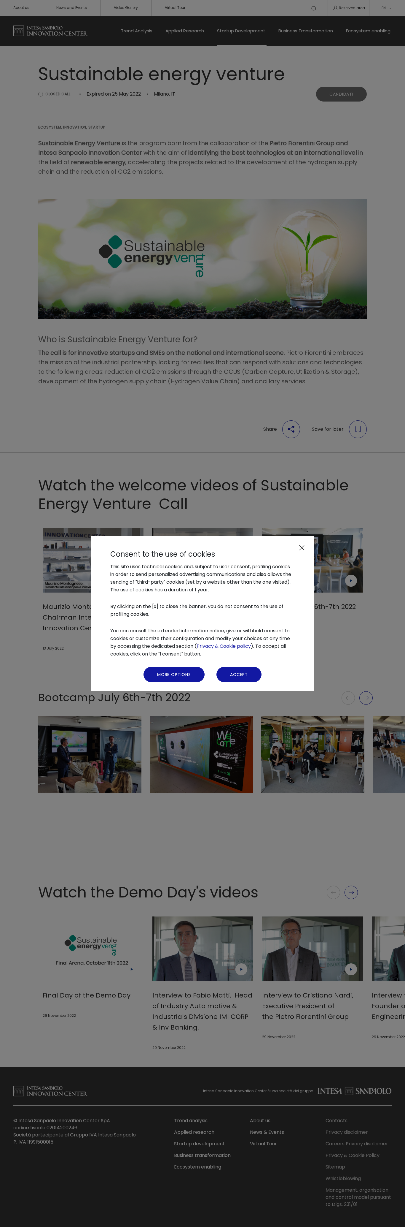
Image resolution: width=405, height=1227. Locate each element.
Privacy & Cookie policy (224, 646)
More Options (174, 674)
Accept (239, 674)
